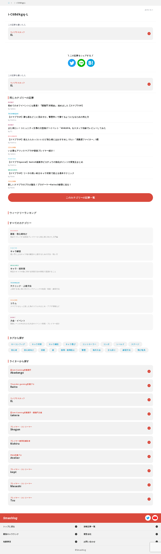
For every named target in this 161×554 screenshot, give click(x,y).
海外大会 (97, 350)
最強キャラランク (11, 534)
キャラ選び (70, 344)
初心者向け (29, 350)
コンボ (106, 344)
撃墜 (84, 350)
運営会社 (88, 534)
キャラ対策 (37, 344)
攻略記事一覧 (89, 526)
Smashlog (10, 518)
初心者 (14, 350)
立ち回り (112, 350)
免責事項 (7, 541)
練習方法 (126, 350)
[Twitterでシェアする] (72, 63)
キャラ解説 (54, 344)
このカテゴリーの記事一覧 (80, 197)
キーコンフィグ (18, 344)
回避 (43, 350)
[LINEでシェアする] (81, 63)
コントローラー (89, 344)
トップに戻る (9, 526)
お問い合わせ (89, 541)
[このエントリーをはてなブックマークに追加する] (91, 63)
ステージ (135, 344)
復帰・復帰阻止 (68, 350)
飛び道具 (141, 350)
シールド (120, 344)
